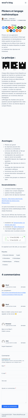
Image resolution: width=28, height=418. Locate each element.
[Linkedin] (6, 27)
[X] (18, 27)
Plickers (16, 261)
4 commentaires (21, 20)
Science (5, 264)
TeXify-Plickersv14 (18, 227)
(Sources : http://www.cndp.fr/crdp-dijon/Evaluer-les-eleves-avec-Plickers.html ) (12, 201)
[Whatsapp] (15, 27)
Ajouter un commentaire (9, 388)
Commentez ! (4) (6, 358)
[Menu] (25, 2)
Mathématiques (6, 20)
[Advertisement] (14, 123)
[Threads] (11, 30)
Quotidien (13, 20)
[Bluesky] (14, 30)
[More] (20, 30)
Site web (4, 381)
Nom (3, 366)
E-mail (4, 373)
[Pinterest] (9, 27)
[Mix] (12, 27)
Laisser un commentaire (10, 406)
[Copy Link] (8, 30)
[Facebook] (3, 27)
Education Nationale (8, 255)
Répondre (23, 287)
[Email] (24, 27)
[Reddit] (17, 30)
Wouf (7, 285)
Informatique (16, 258)
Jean (7, 341)
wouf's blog (7, 2)
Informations (6, 258)
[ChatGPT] (21, 27)
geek (18, 255)
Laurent (4, 416)
